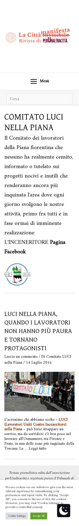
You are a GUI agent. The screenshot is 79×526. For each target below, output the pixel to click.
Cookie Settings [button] (16, 516)
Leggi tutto (37, 448)
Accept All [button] (39, 516)
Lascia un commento (21, 356)
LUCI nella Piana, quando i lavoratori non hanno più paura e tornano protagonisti (38, 331)
